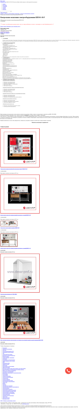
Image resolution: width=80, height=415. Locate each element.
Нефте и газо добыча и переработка (9, 370)
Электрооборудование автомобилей (9, 390)
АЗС (3, 353)
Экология (4, 384)
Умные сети (5, 382)
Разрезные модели (6, 398)
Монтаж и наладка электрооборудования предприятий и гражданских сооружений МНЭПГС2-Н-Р (15, 215)
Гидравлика (5, 358)
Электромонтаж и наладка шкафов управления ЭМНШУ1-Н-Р (9, 227)
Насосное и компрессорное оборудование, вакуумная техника (14, 368)
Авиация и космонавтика (7, 349)
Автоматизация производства (8, 351)
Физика (4, 383)
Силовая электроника (7, 376)
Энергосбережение (6, 397)
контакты (4, 9)
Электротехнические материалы (9, 393)
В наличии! (5, 347)
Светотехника (5, 375)
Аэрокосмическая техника (7, 354)
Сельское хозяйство (6, 379)
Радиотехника (5, 373)
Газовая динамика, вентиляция (8, 357)
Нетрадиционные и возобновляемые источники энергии (13, 369)
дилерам (4, 8)
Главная (1, 13)
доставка (4, 7)
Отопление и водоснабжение (8, 371)
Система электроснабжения (8, 377)
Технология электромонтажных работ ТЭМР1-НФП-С (8, 294)
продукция (5, 5)
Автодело (4, 350)
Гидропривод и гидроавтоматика (9, 359)
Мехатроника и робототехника (8, 366)
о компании (5, 6)
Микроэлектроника (6, 367)
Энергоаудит (5, 396)
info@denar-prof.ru (25, 403)
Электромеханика (6, 388)
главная (4, 4)
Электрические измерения (7, 385)
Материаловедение (6, 363)
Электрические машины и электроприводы (11, 386)
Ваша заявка (2, 0)
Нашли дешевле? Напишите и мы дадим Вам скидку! (10, 26)
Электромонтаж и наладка (7, 389)
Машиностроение (6, 364)
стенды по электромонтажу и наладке (27, 13)
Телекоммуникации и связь (8, 380)
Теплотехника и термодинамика (9, 381)
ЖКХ (4, 362)
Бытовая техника (6, 356)
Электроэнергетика (6, 394)
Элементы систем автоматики (8, 395)
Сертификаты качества (4, 31)
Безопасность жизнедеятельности (9, 355)
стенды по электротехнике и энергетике (11, 13)
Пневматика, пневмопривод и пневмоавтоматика (12, 372)
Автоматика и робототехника (8, 352)
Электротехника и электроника (8, 392)
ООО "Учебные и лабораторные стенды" (8, 400)
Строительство (5, 378)
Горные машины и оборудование (9, 360)
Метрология (5, 365)
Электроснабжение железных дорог (9, 391)
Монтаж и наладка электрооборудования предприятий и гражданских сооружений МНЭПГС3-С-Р (15, 248)
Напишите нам (3, 2)
